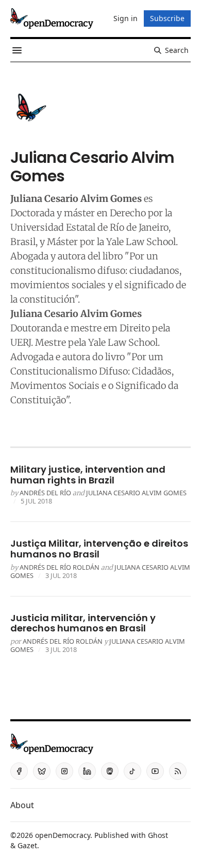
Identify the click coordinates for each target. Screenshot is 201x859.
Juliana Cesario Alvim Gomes (136, 492)
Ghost (158, 835)
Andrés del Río (45, 492)
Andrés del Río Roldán (59, 567)
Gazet (27, 845)
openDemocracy (62, 835)
